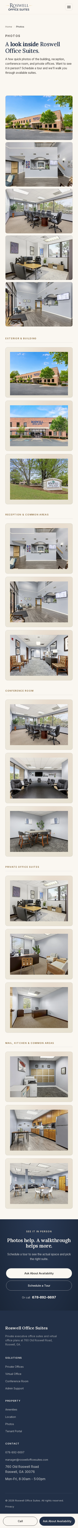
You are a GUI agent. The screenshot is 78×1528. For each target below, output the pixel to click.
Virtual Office (13, 1373)
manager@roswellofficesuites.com (26, 1459)
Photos (9, 1424)
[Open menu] (69, 7)
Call (20, 1521)
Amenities (11, 1409)
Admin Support (14, 1388)
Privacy (9, 1506)
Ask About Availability (39, 1273)
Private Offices (14, 1366)
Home (8, 26)
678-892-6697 (44, 1297)
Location (10, 1416)
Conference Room (16, 1381)
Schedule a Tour (39, 1286)
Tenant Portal (13, 1431)
